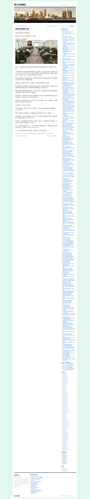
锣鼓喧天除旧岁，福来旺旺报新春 (68, 64)
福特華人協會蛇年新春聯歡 (67, 195)
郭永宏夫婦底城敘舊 (66, 306)
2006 (23, 21)
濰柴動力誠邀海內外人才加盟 (68, 143)
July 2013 (64, 414)
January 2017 (65, 395)
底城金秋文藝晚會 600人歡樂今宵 (68, 199)
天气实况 (32, 480)
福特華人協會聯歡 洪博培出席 (68, 186)
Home (16, 21)
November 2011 (65, 436)
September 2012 (65, 425)
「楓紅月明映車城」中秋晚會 (68, 207)
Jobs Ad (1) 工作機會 (66, 238)
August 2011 (65, 439)
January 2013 (65, 422)
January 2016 (65, 400)
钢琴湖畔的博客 (33, 492)
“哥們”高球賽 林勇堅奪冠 (67, 218)
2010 (36, 21)
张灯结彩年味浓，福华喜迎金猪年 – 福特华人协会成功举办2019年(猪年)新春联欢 (68, 44)
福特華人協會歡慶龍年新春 (67, 257)
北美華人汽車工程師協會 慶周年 (68, 242)
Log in (64, 467)
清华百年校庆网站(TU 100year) (36, 489)
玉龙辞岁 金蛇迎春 (66, 188)
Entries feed (64, 468)
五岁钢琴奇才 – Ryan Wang (67, 162)
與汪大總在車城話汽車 (66, 132)
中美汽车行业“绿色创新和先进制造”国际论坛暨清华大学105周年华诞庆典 (68, 111)
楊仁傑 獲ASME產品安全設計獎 (68, 150)
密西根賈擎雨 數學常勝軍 (67, 345)
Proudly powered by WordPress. (68, 495)
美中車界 (38, 133)
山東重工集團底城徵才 (66, 354)
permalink (51, 133)
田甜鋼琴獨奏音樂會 (66, 179)
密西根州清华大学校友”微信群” (68, 126)
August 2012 (65, 426)
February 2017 (65, 394)
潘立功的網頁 (20, 4)
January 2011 (65, 448)
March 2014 (64, 406)
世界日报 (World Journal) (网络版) (36, 478)
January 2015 (65, 405)
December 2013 (65, 410)
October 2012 (65, 424)
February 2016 (65, 399)
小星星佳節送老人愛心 (66, 351)
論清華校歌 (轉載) (66, 325)
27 (27, 483)
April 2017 (64, 392)
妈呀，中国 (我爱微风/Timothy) (36, 481)
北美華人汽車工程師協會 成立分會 (69, 290)
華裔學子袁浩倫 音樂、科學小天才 (69, 352)
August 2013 (65, 413)
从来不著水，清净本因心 (35, 479)
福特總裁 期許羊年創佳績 (67, 125)
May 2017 (64, 391)
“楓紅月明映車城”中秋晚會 (67, 211)
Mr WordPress (65, 368)
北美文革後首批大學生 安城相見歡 (69, 258)
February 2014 (65, 407)
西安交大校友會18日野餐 (67, 229)
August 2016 (65, 397)
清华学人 (64, 454)
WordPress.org (65, 470)
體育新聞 (64, 463)
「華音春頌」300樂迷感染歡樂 (68, 169)
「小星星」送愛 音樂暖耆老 (67, 192)
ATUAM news (45, 21)
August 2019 (65, 379)
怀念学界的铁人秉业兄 (66, 58)
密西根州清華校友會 (34, 484)
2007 (26, 21)
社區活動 (30, 133)
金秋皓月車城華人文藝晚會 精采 (68, 279)
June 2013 (64, 416)
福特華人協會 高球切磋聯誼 (67, 293)
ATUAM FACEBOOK (34, 475)
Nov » (18, 486)
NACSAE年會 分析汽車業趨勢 (68, 173)
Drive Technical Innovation (67, 36)
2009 (33, 21)
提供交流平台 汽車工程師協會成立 (69, 324)
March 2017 (64, 393)
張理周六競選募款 (66, 140)
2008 (29, 21)
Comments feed (65, 469)
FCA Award (64, 304)
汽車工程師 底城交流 (66, 355)
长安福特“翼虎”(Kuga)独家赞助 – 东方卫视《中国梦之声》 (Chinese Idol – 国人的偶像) (68, 164)
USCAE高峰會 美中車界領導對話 (68, 346)
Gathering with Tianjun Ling (67, 196)
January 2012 (65, 433)
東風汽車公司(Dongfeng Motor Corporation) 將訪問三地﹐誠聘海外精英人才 (69, 156)
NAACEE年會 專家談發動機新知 (68, 240)
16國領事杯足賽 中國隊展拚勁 (68, 198)
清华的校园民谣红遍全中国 (67, 333)
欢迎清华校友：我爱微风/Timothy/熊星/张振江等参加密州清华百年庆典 (69, 329)
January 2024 (65, 373)
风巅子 (32, 493)
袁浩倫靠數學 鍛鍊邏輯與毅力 (68, 344)
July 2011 (64, 441)
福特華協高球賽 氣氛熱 (67, 158)
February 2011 (65, 447)
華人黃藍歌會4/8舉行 (66, 249)
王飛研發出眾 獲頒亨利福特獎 (21, 26)
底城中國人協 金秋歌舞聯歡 (52, 26)
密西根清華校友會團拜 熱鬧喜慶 (68, 256)
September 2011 (65, 438)
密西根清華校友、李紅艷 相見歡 (68, 270)
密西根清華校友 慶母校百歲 (67, 323)
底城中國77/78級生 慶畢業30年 (68, 221)
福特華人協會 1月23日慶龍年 (68, 268)
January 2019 (65, 381)
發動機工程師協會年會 (66, 245)
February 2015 (65, 404)
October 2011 (65, 437)
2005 (20, 21)
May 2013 (64, 417)
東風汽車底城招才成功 (66, 152)
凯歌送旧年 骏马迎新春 (67, 137)
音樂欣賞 (64, 462)
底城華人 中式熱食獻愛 (67, 305)
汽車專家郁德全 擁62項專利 (67, 212)
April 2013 (64, 418)
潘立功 (28, 30)
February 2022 (65, 376)
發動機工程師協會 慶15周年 (67, 326)
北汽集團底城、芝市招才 (67, 237)
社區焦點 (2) (34, 133)
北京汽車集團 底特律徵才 (67, 146)
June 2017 (64, 389)
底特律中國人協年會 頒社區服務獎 (69, 313)
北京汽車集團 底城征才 (67, 239)
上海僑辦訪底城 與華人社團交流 (68, 244)
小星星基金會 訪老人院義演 (67, 142)
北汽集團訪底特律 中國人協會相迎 (69, 350)
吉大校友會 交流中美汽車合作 (68, 167)
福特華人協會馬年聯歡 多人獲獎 (68, 138)
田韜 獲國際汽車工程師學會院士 (68, 292)
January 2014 (65, 408)
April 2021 (64, 377)
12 (25, 480)
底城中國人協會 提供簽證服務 (68, 243)
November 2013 (65, 411)
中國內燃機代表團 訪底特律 (67, 204)
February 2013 (65, 420)
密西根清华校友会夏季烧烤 (67, 51)
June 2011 (64, 442)
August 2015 (65, 401)
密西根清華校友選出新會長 (67, 269)
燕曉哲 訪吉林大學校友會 (67, 282)
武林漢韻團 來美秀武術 (67, 317)
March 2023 (64, 374)
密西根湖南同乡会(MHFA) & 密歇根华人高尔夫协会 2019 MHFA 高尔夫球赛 (68, 40)
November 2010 (65, 449)
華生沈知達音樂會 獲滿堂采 (67, 225)
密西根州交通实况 (34, 482)
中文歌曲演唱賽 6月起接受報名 (68, 307)
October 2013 (65, 412)
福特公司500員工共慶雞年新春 (68, 87)
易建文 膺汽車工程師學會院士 (68, 285)
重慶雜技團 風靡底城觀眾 (67, 187)
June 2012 (64, 428)
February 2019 (65, 380)
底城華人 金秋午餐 (66, 271)
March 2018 (64, 385)
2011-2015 (40, 21)
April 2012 (64, 430)
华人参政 (64, 453)
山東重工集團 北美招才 (67, 262)
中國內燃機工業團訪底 (66, 294)
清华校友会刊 (33, 488)
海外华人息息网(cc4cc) (35, 487)
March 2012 (64, 431)
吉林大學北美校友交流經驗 (67, 168)
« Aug (15, 486)
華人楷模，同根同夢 (66, 86)
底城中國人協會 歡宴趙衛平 (67, 183)
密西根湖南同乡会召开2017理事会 (68, 82)
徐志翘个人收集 (33, 486)
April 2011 (64, 444)
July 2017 (64, 388)
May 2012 (64, 429)
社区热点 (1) (26, 133)
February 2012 (65, 432)
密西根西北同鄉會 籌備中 (67, 254)
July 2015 (64, 402)
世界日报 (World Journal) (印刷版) (36, 476)
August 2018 (65, 382)
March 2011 (64, 445)
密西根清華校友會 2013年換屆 (68, 180)
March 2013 (64, 419)
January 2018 (65, 386)
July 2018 (64, 383)
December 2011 (65, 435)
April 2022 (64, 375)
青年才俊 (42, 133)
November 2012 (65, 423)
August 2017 (65, 387)
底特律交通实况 (33, 485)
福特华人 (64, 458)
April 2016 (64, 398)
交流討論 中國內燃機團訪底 (67, 300)
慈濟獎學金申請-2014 (66, 136)
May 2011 (64, 443)
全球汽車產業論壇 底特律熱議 (68, 260)
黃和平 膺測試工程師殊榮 (67, 301)
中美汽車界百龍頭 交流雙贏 (67, 139)
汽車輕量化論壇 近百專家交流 (68, 200)
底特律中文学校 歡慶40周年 (67, 255)
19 (25, 481)
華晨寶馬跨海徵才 (66, 273)
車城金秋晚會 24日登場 (67, 283)
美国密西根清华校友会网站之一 (36, 491)
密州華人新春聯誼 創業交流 (67, 252)
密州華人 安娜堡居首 (66, 261)
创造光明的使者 (65, 30)
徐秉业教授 (64, 52)
